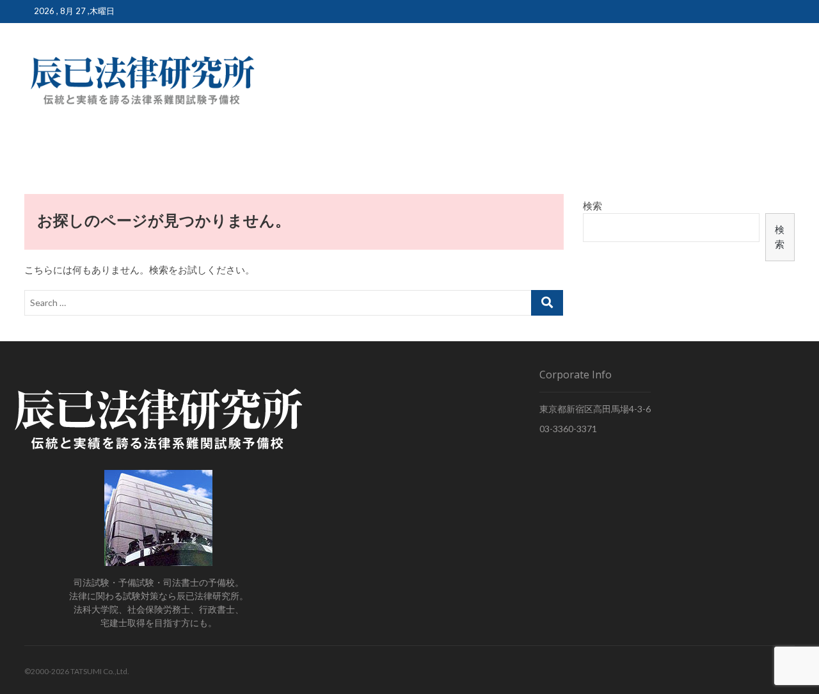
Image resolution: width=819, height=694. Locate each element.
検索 (592, 205)
